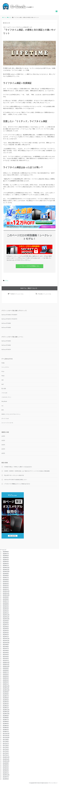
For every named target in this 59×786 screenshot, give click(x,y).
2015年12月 (6, 775)
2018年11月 (6, 711)
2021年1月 (6, 660)
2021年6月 (6, 650)
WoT (3, 384)
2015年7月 (6, 777)
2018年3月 (6, 727)
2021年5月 (6, 652)
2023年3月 (6, 609)
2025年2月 (6, 563)
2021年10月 (6, 642)
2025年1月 (6, 565)
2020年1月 (6, 684)
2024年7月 (6, 577)
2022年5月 (6, 628)
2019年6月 (6, 698)
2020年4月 (6, 678)
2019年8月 (6, 694)
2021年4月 (6, 654)
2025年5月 (6, 557)
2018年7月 (6, 719)
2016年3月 (6, 769)
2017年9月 (6, 739)
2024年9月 (6, 573)
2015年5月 (6, 779)
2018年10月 (6, 713)
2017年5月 (6, 747)
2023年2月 (6, 611)
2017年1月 (6, 755)
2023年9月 (6, 597)
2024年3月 (6, 585)
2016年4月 (6, 767)
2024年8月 (6, 575)
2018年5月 (6, 723)
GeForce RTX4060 (6, 345)
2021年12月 (6, 638)
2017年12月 (6, 733)
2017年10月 (6, 737)
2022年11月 (6, 617)
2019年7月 (6, 696)
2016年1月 (6, 773)
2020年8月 (6, 670)
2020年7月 (6, 672)
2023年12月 (6, 591)
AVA (2, 380)
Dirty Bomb (4, 401)
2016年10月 (6, 761)
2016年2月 (6, 771)
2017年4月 (6, 749)
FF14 (3, 371)
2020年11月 (6, 664)
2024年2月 (6, 587)
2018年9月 (6, 715)
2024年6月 (6, 579)
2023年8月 (6, 599)
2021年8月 (6, 646)
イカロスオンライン (6, 397)
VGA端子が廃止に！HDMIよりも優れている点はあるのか (18, 466)
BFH (3, 410)
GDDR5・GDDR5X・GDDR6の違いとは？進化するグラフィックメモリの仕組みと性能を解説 (27, 471)
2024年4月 (6, 583)
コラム (6, 280)
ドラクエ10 (4, 392)
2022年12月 (6, 615)
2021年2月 (6, 658)
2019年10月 (6, 690)
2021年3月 (6, 656)
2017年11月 (6, 735)
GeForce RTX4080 (6, 323)
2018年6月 (6, 721)
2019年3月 (6, 703)
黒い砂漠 (4, 388)
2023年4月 (6, 607)
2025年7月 (6, 553)
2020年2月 (6, 682)
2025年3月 (6, 561)
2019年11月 (6, 688)
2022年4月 (6, 630)
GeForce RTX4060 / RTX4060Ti (9, 314)
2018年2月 (6, 729)
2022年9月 (6, 621)
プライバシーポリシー (52, 782)
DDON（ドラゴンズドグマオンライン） (11, 414)
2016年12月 (6, 757)
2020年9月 (6, 668)
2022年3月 (6, 632)
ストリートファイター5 (7, 422)
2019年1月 (6, 707)
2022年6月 (6, 626)
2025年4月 (6, 559)
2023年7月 (6, 601)
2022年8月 (6, 623)
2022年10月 (6, 619)
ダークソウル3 (5, 418)
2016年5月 (6, 765)
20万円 (3, 444)
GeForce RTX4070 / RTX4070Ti (9, 319)
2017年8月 (6, 741)
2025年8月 (6, 551)
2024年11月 (6, 569)
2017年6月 (6, 745)
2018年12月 (6, 709)
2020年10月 (6, 666)
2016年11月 (6, 759)
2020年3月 (6, 680)
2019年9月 (6, 692)
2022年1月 (6, 636)
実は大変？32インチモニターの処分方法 (14, 475)
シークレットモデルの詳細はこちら (29, 266)
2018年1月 (6, 731)
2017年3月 (6, 751)
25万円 (3, 449)
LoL (2, 405)
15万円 (3, 440)
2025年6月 (6, 555)
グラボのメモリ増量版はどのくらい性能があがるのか (17, 483)
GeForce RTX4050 (6, 341)
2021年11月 (6, 640)
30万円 (3, 453)
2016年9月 (6, 763)
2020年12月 (6, 662)
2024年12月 (6, 567)
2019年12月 (6, 686)
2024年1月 (6, 589)
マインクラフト (5, 367)
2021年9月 (6, 644)
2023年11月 (6, 593)
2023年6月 (6, 603)
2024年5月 (6, 581)
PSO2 (3, 375)
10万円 (3, 436)
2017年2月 (6, 753)
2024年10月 (6, 571)
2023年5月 (6, 605)
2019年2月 (6, 705)
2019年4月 (6, 701)
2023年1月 (6, 613)
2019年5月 (6, 700)
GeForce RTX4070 (6, 349)
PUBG (3, 363)
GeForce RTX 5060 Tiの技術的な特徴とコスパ (15, 479)
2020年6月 (6, 674)
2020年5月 (6, 676)
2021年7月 (6, 648)
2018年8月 (6, 717)
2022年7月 (6, 624)
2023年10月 (6, 595)
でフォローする (16, 294)
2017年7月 (6, 743)
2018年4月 (6, 725)
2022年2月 (6, 634)
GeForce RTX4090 (6, 327)
